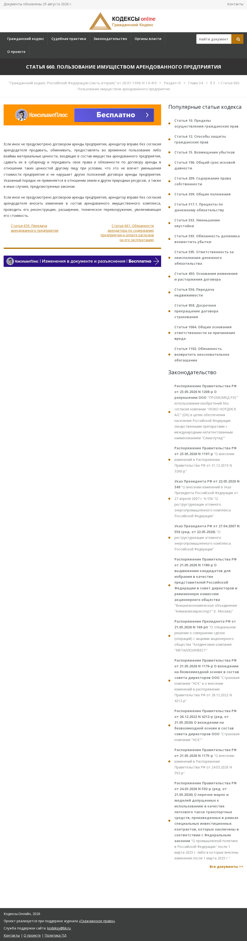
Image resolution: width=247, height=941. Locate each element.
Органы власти (148, 38)
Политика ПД (55, 935)
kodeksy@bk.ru (59, 928)
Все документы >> (226, 866)
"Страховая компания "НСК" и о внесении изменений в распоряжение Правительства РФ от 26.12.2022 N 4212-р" (207, 680)
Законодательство (110, 38)
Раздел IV (173, 82)
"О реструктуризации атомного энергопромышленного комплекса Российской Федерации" (207, 537)
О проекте (16, 51)
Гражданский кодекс (25, 38)
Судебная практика (68, 38)
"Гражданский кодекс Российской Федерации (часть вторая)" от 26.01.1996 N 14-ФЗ (83, 82)
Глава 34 (196, 82)
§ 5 (213, 82)
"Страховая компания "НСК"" (207, 725)
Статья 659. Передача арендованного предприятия (34, 228)
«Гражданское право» (97, 921)
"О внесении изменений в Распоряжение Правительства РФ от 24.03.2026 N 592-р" (205, 761)
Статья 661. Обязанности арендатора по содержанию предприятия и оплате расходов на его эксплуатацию (127, 232)
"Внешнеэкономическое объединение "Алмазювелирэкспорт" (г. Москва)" (205, 585)
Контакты (235, 4)
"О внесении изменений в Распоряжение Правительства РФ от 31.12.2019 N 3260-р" (205, 459)
